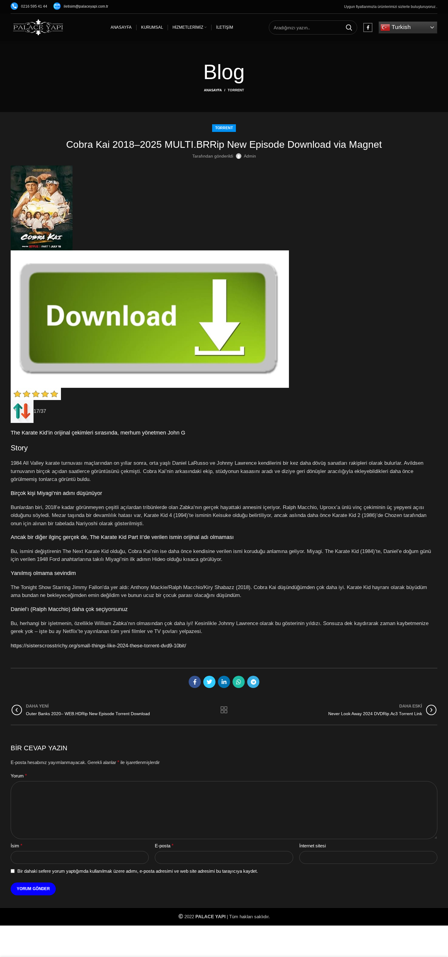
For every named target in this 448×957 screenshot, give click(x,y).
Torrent (236, 90)
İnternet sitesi (312, 845)
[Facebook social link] (367, 27)
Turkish (400, 27)
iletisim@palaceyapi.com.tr (86, 6)
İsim (16, 845)
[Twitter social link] (209, 682)
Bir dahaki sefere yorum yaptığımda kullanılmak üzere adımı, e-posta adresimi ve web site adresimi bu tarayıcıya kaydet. (137, 871)
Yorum (19, 775)
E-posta (164, 845)
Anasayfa (213, 90)
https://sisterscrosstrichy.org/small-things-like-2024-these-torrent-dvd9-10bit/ (98, 645)
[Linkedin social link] (224, 682)
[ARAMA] (349, 27)
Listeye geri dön (223, 710)
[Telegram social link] (253, 682)
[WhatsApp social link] (239, 682)
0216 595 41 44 (34, 6)
